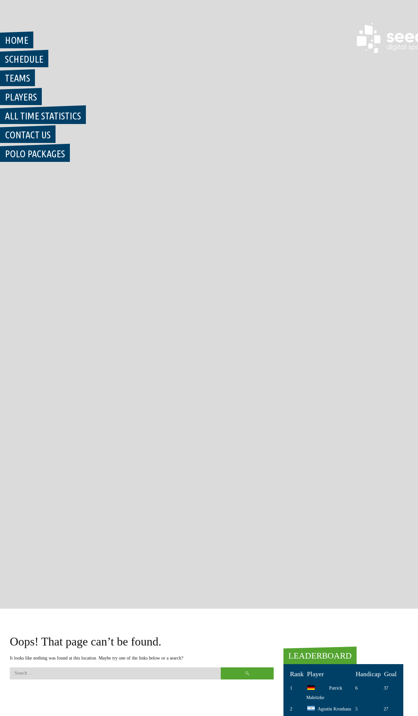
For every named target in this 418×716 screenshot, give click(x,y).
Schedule (24, 59)
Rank (297, 673)
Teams (17, 78)
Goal (390, 673)
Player (315, 673)
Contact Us (28, 134)
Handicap (368, 673)
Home (16, 40)
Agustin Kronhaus (334, 709)
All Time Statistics (43, 115)
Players (21, 96)
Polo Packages (35, 153)
